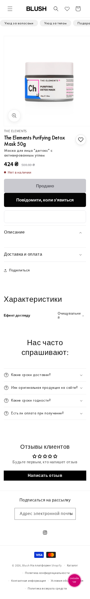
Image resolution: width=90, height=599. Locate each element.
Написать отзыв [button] (45, 475)
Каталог (72, 565)
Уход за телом (55, 23)
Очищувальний (69, 315)
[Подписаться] (70, 514)
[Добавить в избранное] (81, 139)
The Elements (15, 131)
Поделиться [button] (19, 270)
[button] (10, 8)
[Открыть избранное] (67, 8)
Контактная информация (28, 580)
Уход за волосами (19, 23)
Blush (26, 565)
